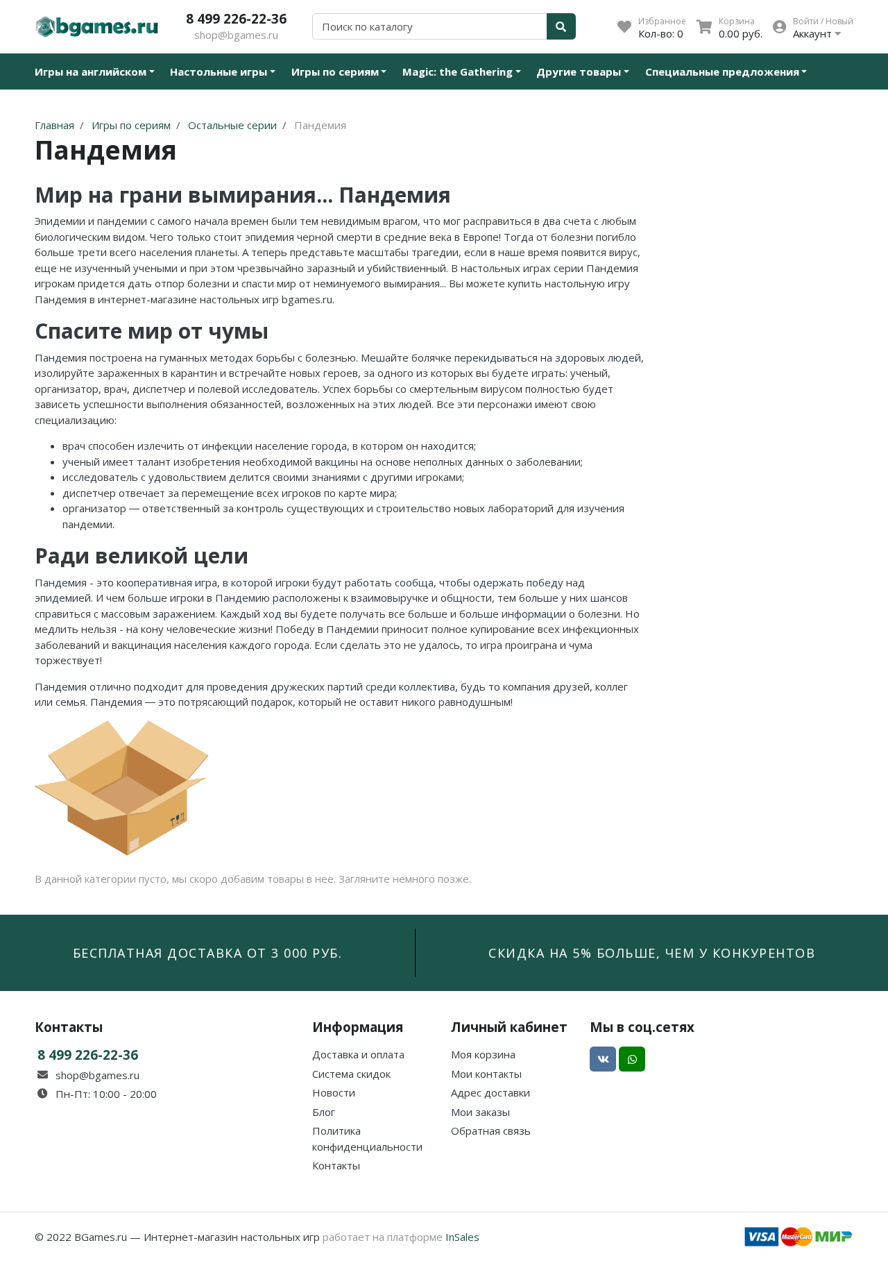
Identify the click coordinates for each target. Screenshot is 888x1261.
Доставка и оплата (358, 1054)
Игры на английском (90, 71)
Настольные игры (218, 71)
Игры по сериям (335, 71)
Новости (333, 1092)
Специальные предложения (722, 71)
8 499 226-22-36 (236, 18)
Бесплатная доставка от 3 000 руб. (208, 953)
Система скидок (351, 1074)
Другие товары (578, 71)
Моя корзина (483, 1054)
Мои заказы (480, 1112)
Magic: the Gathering (457, 71)
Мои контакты (486, 1074)
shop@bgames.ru (236, 35)
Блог (323, 1112)
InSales (462, 1237)
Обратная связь (491, 1130)
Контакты (336, 1165)
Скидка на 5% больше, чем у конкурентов (651, 953)
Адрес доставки (490, 1092)
